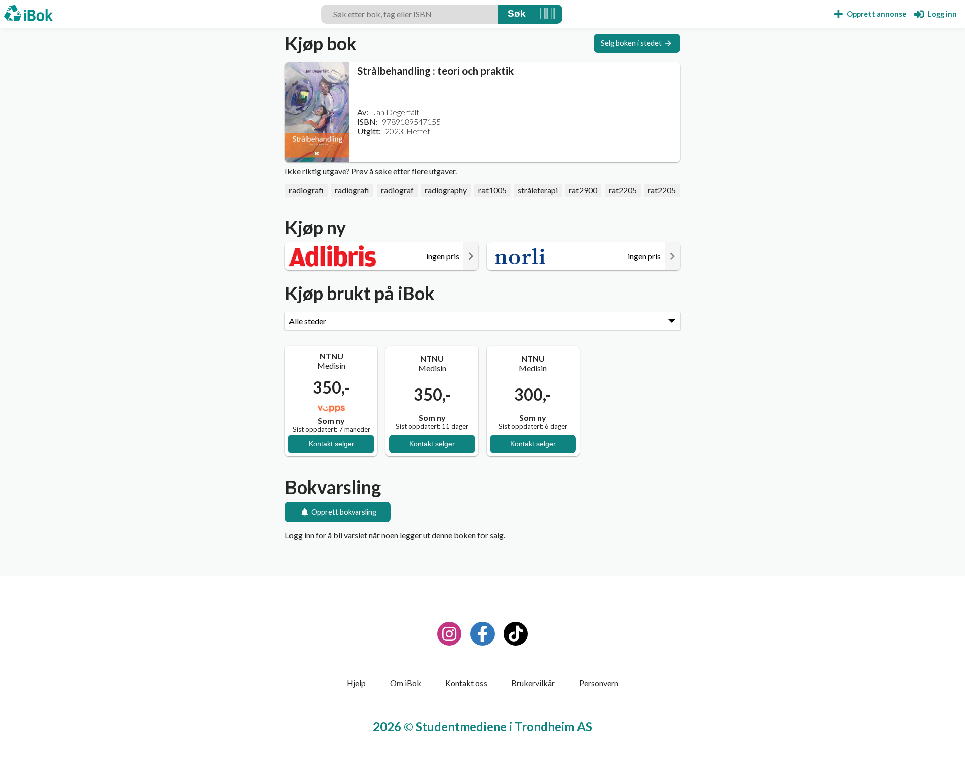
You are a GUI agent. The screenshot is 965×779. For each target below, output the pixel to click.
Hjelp (356, 683)
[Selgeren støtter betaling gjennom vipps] (331, 408)
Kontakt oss (466, 683)
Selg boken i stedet (631, 43)
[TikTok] (516, 634)
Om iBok (405, 683)
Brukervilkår (533, 683)
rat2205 (623, 190)
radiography (446, 190)
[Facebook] (482, 634)
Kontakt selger (331, 444)
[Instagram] (449, 634)
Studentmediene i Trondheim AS (504, 726)
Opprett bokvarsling (343, 512)
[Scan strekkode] (547, 14)
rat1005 (492, 190)
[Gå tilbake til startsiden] (28, 14)
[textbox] (409, 14)
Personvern (598, 683)
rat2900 (583, 190)
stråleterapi (538, 190)
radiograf (397, 190)
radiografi (306, 190)
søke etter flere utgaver (415, 171)
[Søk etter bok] (516, 14)
